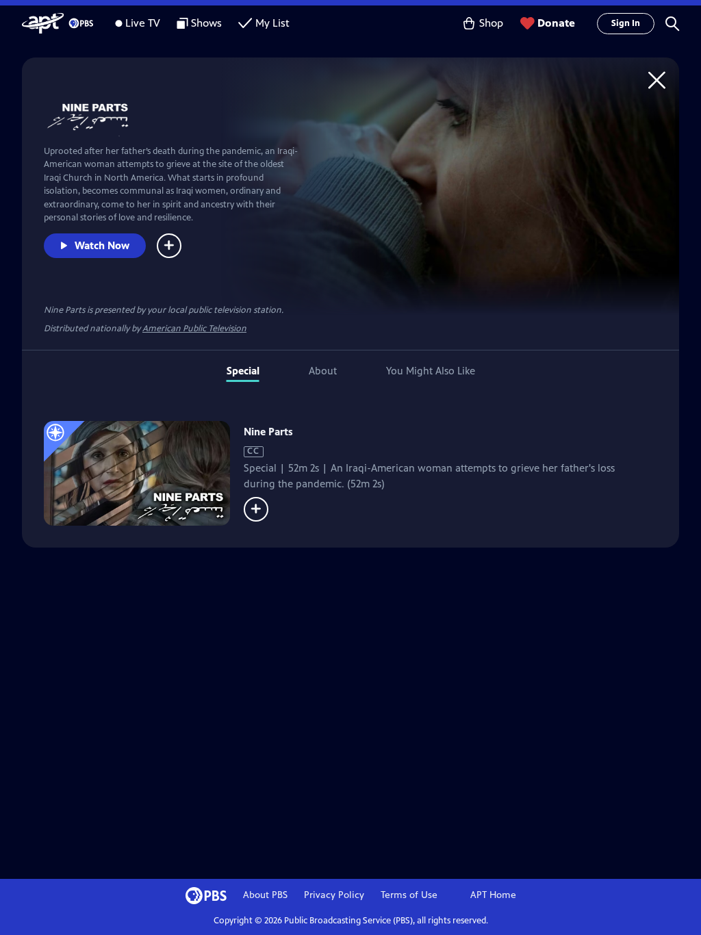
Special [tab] (243, 370)
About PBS (265, 895)
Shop (491, 22)
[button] (672, 23)
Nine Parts (268, 431)
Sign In (625, 23)
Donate (556, 22)
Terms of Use (409, 895)
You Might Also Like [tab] (430, 370)
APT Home (493, 895)
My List (272, 22)
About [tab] (323, 370)
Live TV (142, 22)
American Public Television (194, 328)
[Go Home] (656, 79)
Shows (206, 22)
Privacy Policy (334, 895)
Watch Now (102, 245)
